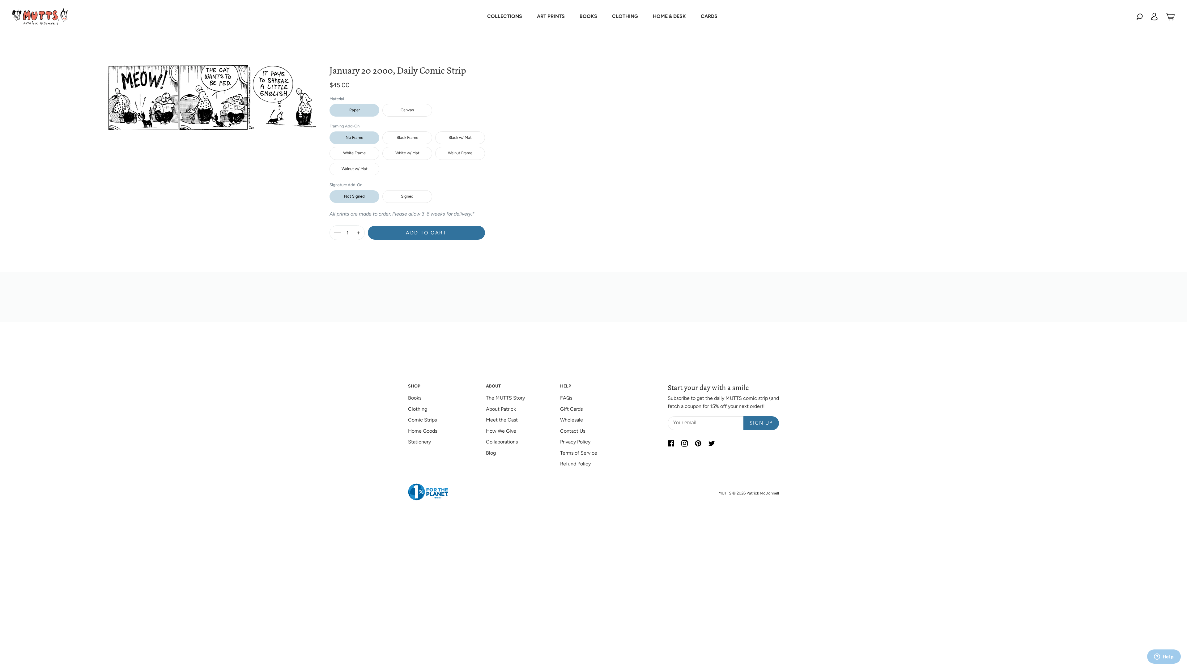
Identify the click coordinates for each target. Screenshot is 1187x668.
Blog (491, 453)
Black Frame (407, 137)
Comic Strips (422, 420)
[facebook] (671, 443)
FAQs (566, 398)
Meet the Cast (502, 420)
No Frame (354, 137)
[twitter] (711, 443)
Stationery (419, 442)
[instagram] (684, 443)
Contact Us (572, 431)
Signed (407, 196)
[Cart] (1170, 16)
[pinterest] (698, 443)
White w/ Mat (407, 153)
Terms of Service (578, 453)
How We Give (501, 431)
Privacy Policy (575, 442)
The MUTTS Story (505, 398)
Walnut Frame (460, 153)
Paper (354, 110)
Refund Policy (575, 464)
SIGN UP (761, 423)
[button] (504, 16)
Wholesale (571, 420)
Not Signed (354, 196)
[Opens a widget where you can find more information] (1164, 657)
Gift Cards (571, 409)
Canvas (407, 110)
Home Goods (422, 431)
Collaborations (502, 442)
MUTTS (724, 493)
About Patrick (501, 409)
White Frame (354, 153)
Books (414, 398)
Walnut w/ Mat (355, 168)
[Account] (1154, 16)
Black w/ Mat (460, 137)
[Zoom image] (212, 92)
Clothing (417, 409)
